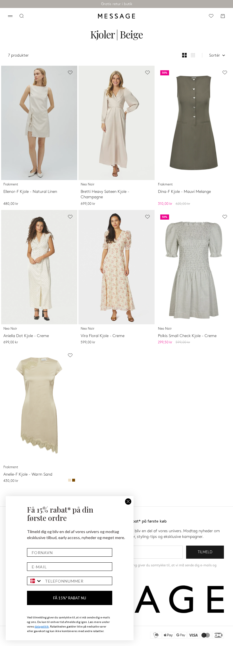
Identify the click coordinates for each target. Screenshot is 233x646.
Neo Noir (87, 184)
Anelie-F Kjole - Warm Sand (27, 474)
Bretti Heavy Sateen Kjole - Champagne (105, 194)
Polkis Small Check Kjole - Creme (187, 336)
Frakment (10, 184)
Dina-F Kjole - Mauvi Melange (184, 191)
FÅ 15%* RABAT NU (69, 598)
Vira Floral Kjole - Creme (102, 336)
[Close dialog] (128, 501)
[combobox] (34, 581)
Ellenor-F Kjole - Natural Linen (30, 191)
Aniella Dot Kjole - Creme (26, 336)
